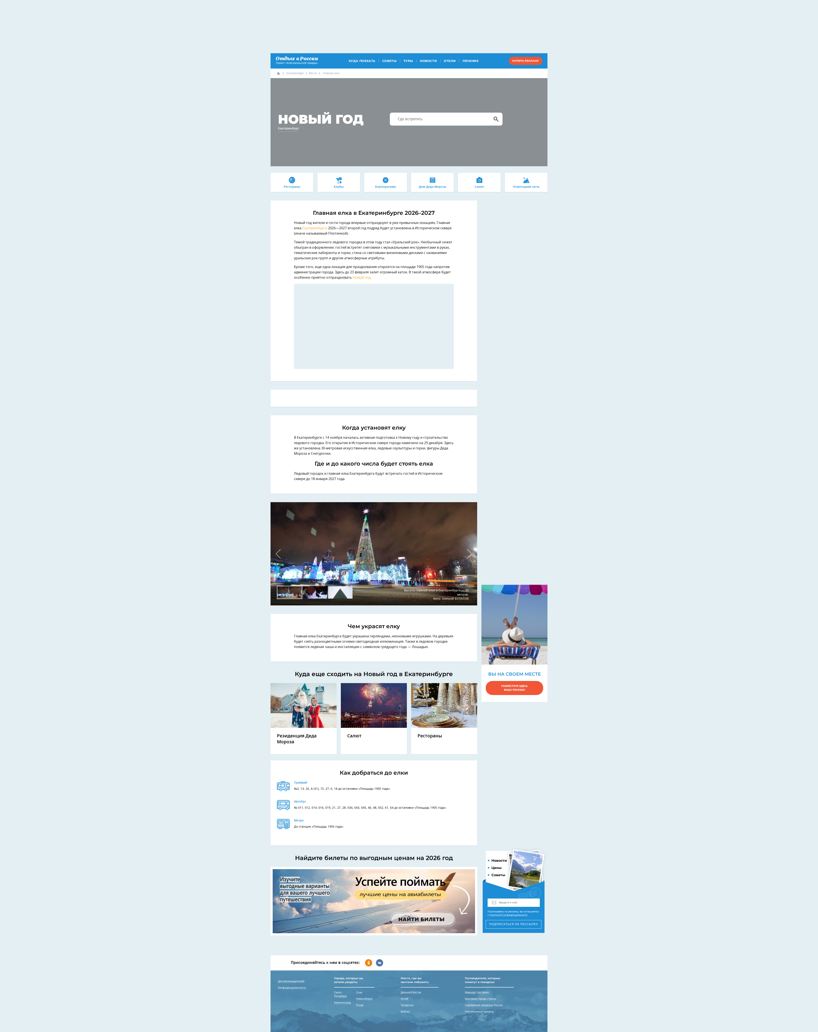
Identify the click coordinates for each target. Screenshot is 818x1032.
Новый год (361, 277)
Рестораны (292, 186)
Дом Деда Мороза (432, 186)
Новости (428, 61)
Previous (280, 554)
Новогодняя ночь (526, 186)
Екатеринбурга (314, 228)
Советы (389, 61)
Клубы (339, 186)
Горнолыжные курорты (479, 1011)
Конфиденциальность (292, 987)
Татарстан (407, 1005)
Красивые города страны (480, 999)
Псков (359, 1005)
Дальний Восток (411, 992)
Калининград (342, 1002)
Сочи (359, 992)
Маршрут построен (477, 992)
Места (313, 73)
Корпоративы (385, 186)
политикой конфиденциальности (508, 915)
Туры (408, 61)
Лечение (470, 61)
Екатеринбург (295, 73)
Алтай (404, 999)
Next (467, 554)
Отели (450, 61)
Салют (479, 186)
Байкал (405, 1011)
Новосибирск (364, 999)
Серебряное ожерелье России (484, 1005)
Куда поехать (362, 61)
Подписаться (513, 924)
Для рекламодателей (291, 981)
